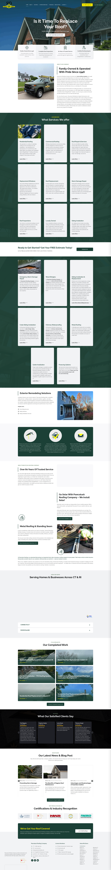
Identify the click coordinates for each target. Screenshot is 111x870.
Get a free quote (80, 150)
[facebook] (32, 860)
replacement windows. (27, 188)
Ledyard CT (95, 861)
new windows (32, 194)
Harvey (23, 191)
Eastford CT (95, 853)
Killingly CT (82, 859)
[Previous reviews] (19, 733)
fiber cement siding (81, 224)
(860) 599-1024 (88, 4)
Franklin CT (95, 855)
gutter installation (41, 375)
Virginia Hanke (43, 723)
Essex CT (82, 855)
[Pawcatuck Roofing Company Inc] (55, 765)
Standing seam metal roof (78, 327)
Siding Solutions (23, 411)
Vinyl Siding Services (24, 409)
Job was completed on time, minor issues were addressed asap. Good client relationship (64, 729)
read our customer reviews (60, 559)
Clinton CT (95, 849)
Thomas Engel (79, 723)
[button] (55, 625)
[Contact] (80, 429)
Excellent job (41, 727)
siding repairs (76, 228)
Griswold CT (82, 856)
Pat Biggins (23, 723)
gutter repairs (42, 376)
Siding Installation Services (25, 413)
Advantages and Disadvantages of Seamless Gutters (81, 784)
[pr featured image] (81, 765)
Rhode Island (62, 231)
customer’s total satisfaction (67, 82)
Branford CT (95, 847)
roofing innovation (78, 88)
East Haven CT (96, 852)
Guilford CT (82, 858)
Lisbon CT (82, 862)
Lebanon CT (82, 861)
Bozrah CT (82, 847)
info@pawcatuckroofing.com (38, 850)
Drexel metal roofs (60, 193)
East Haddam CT (83, 852)
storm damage (78, 183)
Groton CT (95, 856)
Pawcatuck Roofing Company (30, 780)
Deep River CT (96, 850)
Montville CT (95, 864)
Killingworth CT (96, 859)
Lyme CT (95, 862)
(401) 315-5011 (99, 4)
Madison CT (82, 864)
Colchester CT (83, 850)
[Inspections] (55, 429)
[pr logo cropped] (9, 1)
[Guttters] (30, 429)
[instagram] (35, 860)
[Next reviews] (92, 733)
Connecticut (54, 231)
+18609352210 (34, 843)
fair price (80, 145)
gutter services (43, 372)
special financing (64, 373)
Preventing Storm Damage (28, 783)
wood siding (82, 226)
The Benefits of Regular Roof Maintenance (54, 784)
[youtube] (38, 860)
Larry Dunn (60, 723)
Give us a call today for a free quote (79, 86)
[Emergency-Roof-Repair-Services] (30, 765)
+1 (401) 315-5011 (37, 848)
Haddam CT (95, 858)
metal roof (30, 530)
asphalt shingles (59, 191)
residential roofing (52, 223)
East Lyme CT (82, 853)
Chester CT (82, 849)
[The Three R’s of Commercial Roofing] (16, 842)
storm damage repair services (80, 190)
